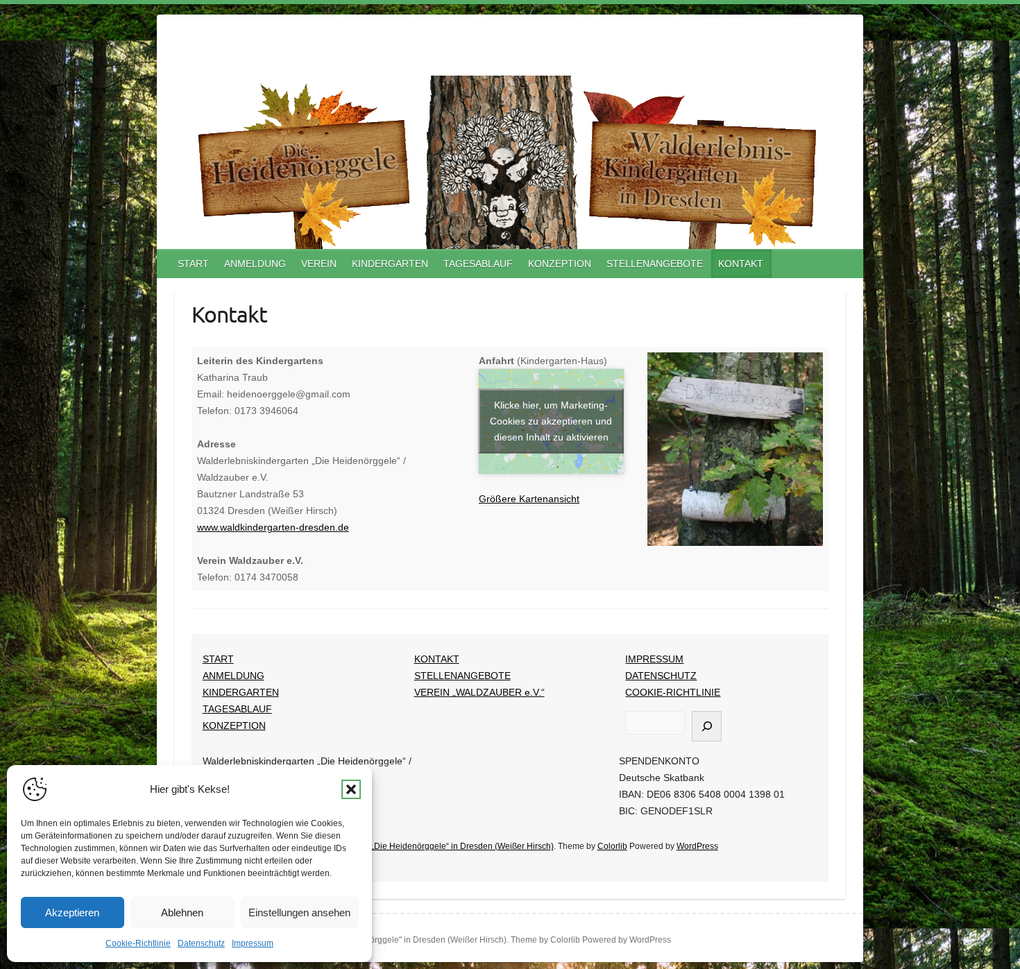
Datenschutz (201, 943)
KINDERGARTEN (390, 263)
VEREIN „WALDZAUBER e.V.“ (479, 692)
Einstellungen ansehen (299, 912)
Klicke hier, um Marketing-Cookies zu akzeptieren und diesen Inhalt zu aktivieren (551, 421)
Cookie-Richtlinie (138, 943)
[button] (351, 789)
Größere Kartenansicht (529, 498)
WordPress (697, 846)
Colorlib (612, 846)
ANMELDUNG (255, 263)
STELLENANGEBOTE (654, 263)
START (193, 263)
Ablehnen (182, 912)
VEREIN (319, 263)
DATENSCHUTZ (661, 675)
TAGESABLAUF (478, 263)
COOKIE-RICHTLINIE (672, 692)
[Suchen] (707, 726)
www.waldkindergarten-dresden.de (273, 527)
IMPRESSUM (654, 658)
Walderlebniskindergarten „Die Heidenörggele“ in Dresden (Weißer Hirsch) (412, 846)
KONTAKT (740, 263)
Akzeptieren (72, 912)
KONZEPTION (559, 263)
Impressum (252, 943)
